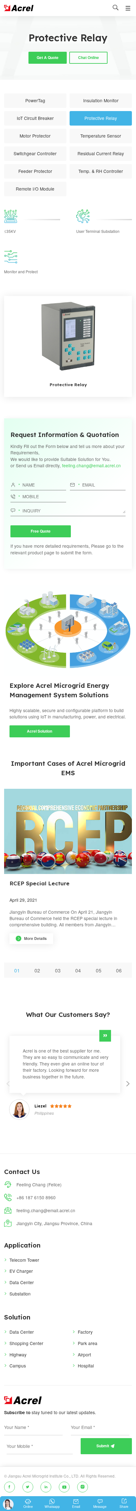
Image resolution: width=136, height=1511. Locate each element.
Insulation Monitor (101, 100)
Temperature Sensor (100, 136)
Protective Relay (100, 118)
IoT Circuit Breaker (35, 118)
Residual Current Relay (100, 153)
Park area (87, 1343)
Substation (20, 1293)
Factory (85, 1332)
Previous (8, 1088)
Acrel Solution (39, 731)
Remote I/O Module (35, 189)
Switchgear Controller (35, 153)
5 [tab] (100, 970)
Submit (105, 1446)
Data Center (21, 1282)
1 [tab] (18, 970)
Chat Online (88, 57)
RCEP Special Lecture (39, 883)
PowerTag (35, 100)
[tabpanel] (68, 876)
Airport (84, 1354)
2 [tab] (38, 970)
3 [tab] (59, 970)
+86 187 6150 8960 (36, 1197)
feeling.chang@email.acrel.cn (91, 465)
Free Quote (41, 531)
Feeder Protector (35, 171)
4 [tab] (79, 970)
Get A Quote (48, 57)
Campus (17, 1365)
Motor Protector (35, 136)
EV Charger (21, 1271)
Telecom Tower (24, 1260)
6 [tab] (120, 970)
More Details (31, 938)
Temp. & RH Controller (100, 171)
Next (128, 1088)
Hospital (86, 1365)
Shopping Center (26, 1343)
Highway (18, 1354)
